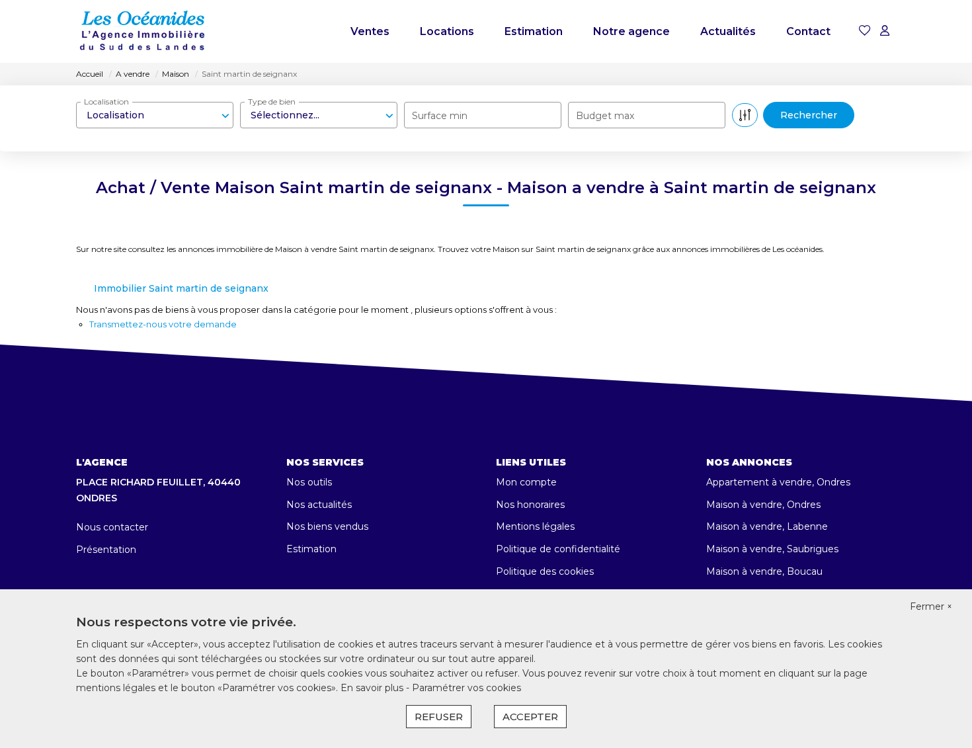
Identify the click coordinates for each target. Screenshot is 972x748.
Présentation (106, 550)
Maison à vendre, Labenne (767, 526)
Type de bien (272, 101)
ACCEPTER (530, 716)
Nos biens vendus (327, 526)
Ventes (369, 31)
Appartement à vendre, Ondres (778, 482)
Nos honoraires (530, 505)
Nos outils (309, 482)
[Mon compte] (884, 31)
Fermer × (931, 606)
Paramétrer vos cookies (466, 688)
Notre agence (631, 31)
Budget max (605, 116)
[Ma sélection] (865, 31)
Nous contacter (112, 527)
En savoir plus (373, 688)
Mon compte (526, 482)
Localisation (106, 101)
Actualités (728, 31)
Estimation (534, 31)
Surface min (439, 116)
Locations (447, 31)
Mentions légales (535, 526)
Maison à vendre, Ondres (763, 505)
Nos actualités (319, 505)
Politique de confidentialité (558, 549)
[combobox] (155, 115)
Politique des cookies (545, 571)
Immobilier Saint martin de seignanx (181, 288)
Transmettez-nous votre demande (163, 324)
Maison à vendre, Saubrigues (772, 549)
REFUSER (439, 716)
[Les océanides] (142, 31)
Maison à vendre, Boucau (764, 571)
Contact (808, 31)
